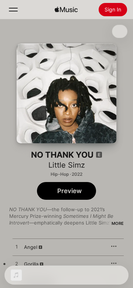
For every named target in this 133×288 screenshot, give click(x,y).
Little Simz (66, 165)
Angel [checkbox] (30, 247)
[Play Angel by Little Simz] (16, 247)
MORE (118, 223)
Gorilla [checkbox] (31, 264)
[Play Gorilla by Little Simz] (16, 264)
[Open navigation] (13, 9)
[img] (66, 9)
